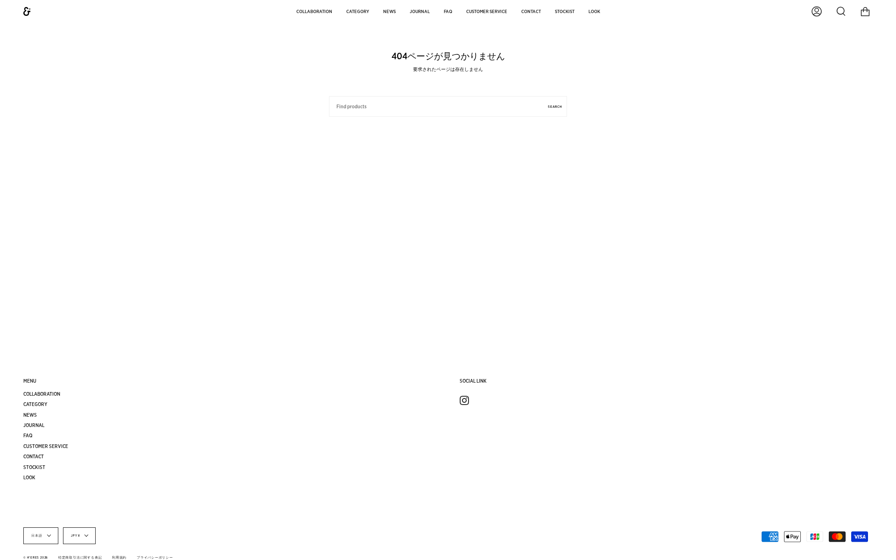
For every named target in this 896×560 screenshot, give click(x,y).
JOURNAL (33, 425)
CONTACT (33, 456)
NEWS (30, 415)
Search (555, 107)
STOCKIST (34, 467)
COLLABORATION (41, 394)
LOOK (29, 477)
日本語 (37, 536)
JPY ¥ (75, 536)
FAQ (28, 435)
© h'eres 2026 (35, 558)
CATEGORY (35, 404)
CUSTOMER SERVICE (45, 446)
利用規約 (119, 558)
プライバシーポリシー (155, 558)
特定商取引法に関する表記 (80, 558)
